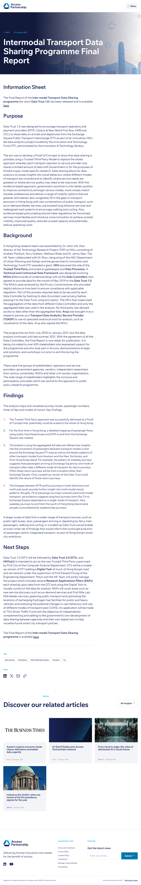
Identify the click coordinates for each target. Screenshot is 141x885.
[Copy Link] (24, 676)
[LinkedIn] (5, 676)
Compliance (62, 859)
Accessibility (63, 867)
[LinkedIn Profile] (4, 864)
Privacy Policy (63, 852)
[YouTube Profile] (11, 864)
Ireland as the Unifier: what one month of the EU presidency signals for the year (23, 798)
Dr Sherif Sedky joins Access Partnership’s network (67, 748)
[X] (11, 676)
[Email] (18, 676)
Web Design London (131, 880)
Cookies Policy (63, 855)
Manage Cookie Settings (67, 863)
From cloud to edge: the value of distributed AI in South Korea (115, 748)
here (6, 105)
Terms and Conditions (66, 848)
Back (8, 32)
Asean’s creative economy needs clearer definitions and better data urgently (24, 750)
